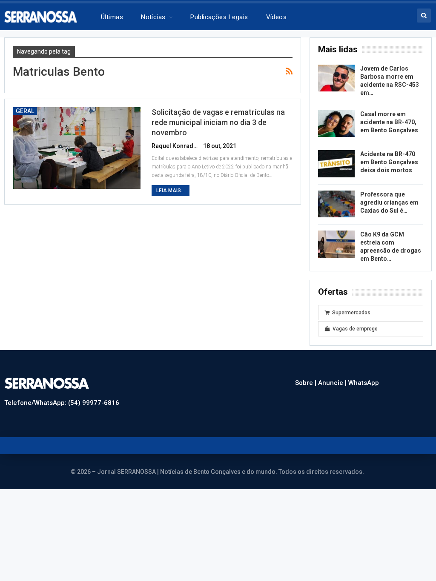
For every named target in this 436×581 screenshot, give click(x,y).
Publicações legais (219, 17)
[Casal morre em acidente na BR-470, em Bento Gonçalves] (336, 123)
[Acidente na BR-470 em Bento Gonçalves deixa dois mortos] (336, 163)
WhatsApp (363, 383)
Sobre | (306, 383)
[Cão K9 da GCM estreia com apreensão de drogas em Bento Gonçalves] (336, 244)
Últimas (112, 17)
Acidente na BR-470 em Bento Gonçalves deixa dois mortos (389, 162)
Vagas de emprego (355, 329)
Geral (25, 111)
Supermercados (351, 313)
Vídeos (276, 17)
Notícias (153, 17)
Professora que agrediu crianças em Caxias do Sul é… (389, 202)
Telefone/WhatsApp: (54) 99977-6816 (61, 403)
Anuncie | (333, 383)
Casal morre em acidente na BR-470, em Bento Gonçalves (389, 122)
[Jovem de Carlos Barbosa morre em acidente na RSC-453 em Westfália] (336, 78)
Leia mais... (170, 191)
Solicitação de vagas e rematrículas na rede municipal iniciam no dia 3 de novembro (218, 122)
